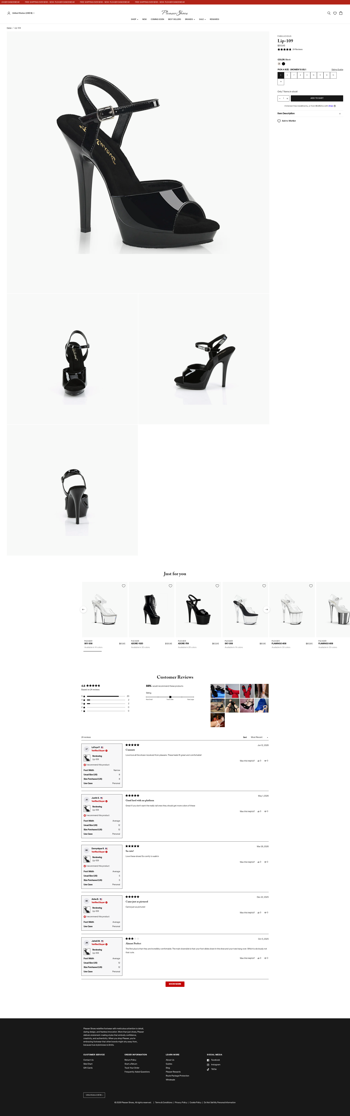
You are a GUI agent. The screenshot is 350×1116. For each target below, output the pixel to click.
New (144, 19)
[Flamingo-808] (292, 609)
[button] (290, 49)
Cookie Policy (195, 1103)
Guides (169, 1064)
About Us (170, 1060)
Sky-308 (88, 644)
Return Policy (130, 1060)
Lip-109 (95, 760)
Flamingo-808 (279, 644)
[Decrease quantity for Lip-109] (280, 98)
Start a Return (131, 1064)
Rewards (214, 19)
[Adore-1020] (151, 609)
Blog (168, 1068)
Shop (133, 19)
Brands (189, 19)
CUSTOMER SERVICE (94, 1055)
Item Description (286, 114)
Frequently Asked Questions (137, 1072)
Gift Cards (88, 1068)
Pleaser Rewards (173, 1072)
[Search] (329, 13)
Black (279, 63)
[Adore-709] (198, 609)
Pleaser (88, 641)
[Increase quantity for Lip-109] (287, 98)
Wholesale (170, 1080)
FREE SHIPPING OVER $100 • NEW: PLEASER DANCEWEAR (36, 2)
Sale (201, 19)
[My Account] (9, 13)
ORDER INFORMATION (136, 1055)
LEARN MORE (173, 1055)
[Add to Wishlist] (123, 586)
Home (9, 28)
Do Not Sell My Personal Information (220, 1103)
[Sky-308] (105, 609)
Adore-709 (183, 644)
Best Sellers (174, 19)
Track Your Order (132, 1068)
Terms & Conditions (163, 1103)
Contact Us (88, 1060)
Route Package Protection (177, 1076)
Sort (245, 737)
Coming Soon (157, 19)
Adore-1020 (137, 644)
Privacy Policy (181, 1103)
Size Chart (88, 1064)
